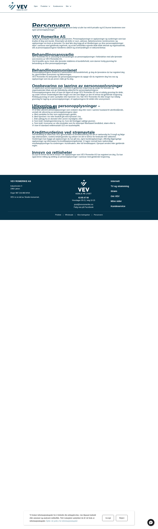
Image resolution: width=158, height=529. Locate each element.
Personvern (98, 215)
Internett (115, 181)
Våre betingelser (83, 215)
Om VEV (115, 196)
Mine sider (116, 201)
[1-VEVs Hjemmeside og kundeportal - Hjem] (18, 6)
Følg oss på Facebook (83, 207)
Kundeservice (58, 6)
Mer (67, 6)
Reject (121, 518)
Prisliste (58, 215)
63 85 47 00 (83, 198)
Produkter (44, 6)
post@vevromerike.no (83, 204)
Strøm (114, 191)
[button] (150, 522)
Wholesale (69, 215)
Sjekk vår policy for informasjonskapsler (62, 521)
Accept (108, 518)
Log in (146, 6)
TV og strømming (120, 186)
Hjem (36, 6)
